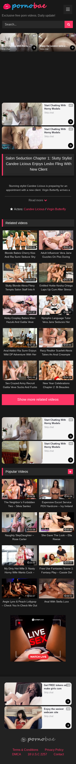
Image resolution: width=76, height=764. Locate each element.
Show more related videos (38, 399)
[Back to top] (65, 753)
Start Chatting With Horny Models (15, 46)
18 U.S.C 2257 (37, 754)
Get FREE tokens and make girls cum (56, 687)
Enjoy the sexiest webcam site (54, 46)
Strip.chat (5, 49)
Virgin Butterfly (56, 209)
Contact (59, 754)
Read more (36, 200)
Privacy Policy (54, 749)
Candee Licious (34, 209)
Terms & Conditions (25, 749)
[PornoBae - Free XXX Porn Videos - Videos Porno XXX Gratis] (31, 7)
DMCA (16, 754)
